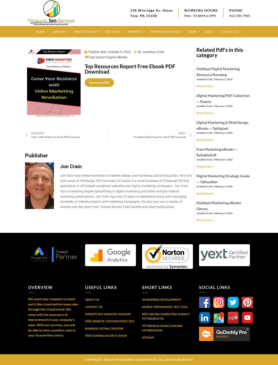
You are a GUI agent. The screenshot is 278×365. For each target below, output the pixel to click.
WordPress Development (161, 299)
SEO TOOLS (112, 31)
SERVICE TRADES (85, 31)
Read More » (205, 86)
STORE (192, 31)
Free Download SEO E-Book (106, 335)
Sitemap (148, 337)
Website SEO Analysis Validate (108, 314)
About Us (92, 299)
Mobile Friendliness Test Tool (165, 306)
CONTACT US (229, 31)
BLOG (208, 31)
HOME (40, 31)
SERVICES (59, 31)
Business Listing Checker (104, 328)
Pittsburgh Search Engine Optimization (162, 328)
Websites (134, 31)
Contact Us (94, 306)
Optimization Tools (165, 31)
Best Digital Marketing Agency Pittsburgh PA (166, 316)
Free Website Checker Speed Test (110, 321)
